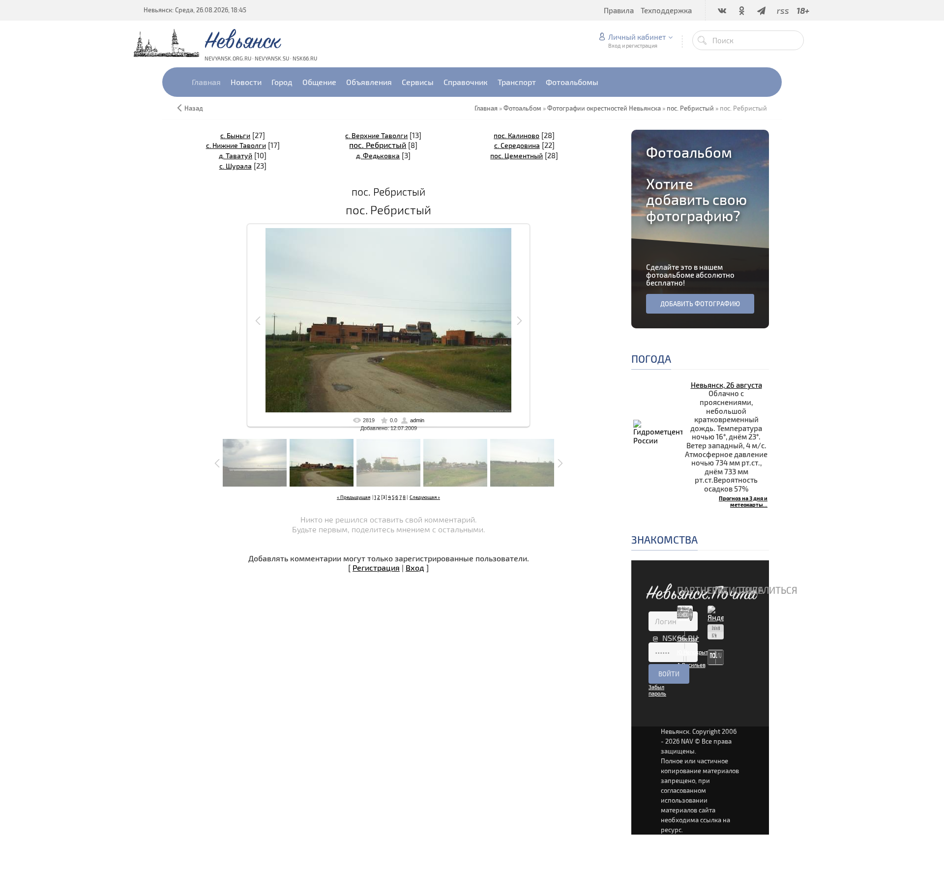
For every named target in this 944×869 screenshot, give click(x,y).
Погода (651, 358)
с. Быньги (235, 135)
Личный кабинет (637, 36)
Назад (193, 108)
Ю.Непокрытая (695, 652)
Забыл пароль (657, 690)
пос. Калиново (516, 135)
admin (417, 420)
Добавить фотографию (700, 304)
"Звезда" (688, 639)
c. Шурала (235, 166)
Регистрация (376, 567)
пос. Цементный (516, 155)
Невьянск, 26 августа (726, 384)
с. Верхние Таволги (376, 135)
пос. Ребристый (377, 144)
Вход (415, 567)
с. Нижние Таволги (236, 145)
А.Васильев (691, 665)
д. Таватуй (235, 155)
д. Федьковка (378, 155)
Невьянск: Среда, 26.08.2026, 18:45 (195, 10)
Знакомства (664, 539)
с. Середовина (517, 145)
